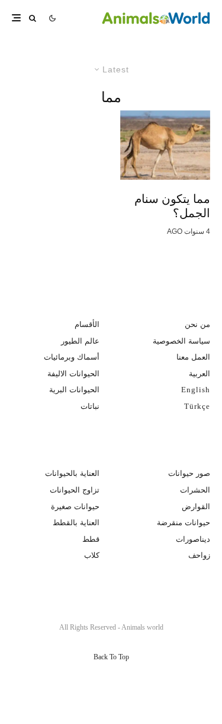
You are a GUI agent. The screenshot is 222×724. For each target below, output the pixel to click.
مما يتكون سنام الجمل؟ (172, 206)
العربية (199, 373)
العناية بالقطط (76, 522)
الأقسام (87, 324)
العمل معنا (193, 357)
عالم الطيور (80, 340)
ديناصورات (193, 539)
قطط (90, 539)
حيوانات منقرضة (183, 522)
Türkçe (197, 406)
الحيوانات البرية (74, 389)
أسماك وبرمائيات (71, 357)
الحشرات (195, 489)
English (195, 389)
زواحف (199, 555)
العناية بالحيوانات (72, 473)
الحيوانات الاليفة (73, 373)
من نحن (197, 324)
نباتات (90, 406)
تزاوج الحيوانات (74, 489)
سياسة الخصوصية (181, 340)
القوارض (196, 506)
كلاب (91, 555)
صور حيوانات (189, 473)
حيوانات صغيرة (75, 506)
